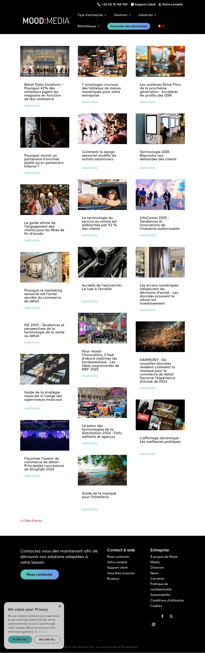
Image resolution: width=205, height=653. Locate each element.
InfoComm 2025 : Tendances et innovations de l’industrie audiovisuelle (160, 223)
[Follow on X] (171, 616)
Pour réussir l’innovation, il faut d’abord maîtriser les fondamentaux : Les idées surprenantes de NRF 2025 (100, 360)
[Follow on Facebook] (162, 616)
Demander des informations (128, 26)
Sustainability (160, 595)
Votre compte (172, 4)
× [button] (59, 606)
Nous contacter (39, 574)
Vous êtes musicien (121, 573)
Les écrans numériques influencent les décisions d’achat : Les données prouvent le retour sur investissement (159, 294)
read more (32, 105)
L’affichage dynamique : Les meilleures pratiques (160, 440)
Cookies (156, 606)
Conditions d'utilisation (167, 600)
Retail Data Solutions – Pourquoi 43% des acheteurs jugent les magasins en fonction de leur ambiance (43, 91)
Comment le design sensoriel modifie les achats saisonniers (99, 155)
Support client (145, 4)
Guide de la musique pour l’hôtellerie (99, 495)
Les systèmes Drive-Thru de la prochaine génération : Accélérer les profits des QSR (160, 90)
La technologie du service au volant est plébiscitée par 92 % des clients (99, 223)
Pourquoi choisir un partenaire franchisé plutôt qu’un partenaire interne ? (44, 161)
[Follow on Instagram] (153, 624)
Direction (157, 567)
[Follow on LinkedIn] (153, 616)
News (154, 573)
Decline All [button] (47, 639)
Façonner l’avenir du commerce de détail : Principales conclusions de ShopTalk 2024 (44, 463)
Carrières (157, 578)
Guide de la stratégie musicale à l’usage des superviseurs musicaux (43, 396)
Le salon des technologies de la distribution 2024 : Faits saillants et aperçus (102, 431)
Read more (40, 631)
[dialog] (34, 625)
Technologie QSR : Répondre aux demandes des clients (158, 155)
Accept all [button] (20, 639)
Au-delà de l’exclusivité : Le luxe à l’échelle (102, 287)
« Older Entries (31, 521)
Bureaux (113, 578)
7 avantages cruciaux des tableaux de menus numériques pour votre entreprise (101, 90)
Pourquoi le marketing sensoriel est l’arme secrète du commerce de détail (43, 295)
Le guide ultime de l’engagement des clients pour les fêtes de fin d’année (44, 228)
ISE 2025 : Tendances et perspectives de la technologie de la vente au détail (44, 330)
